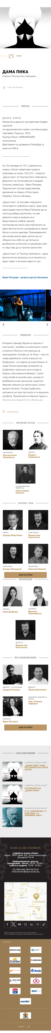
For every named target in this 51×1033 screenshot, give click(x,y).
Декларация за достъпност (33, 934)
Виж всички (25, 575)
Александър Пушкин (22, 491)
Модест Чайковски (34, 456)
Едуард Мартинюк (13, 535)
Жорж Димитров (37, 689)
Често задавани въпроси (13, 934)
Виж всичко (13, 412)
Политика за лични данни (26, 932)
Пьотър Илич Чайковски (10, 456)
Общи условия (9, 932)
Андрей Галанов (11, 689)
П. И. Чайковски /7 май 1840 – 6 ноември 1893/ (36, 813)
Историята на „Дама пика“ (33, 789)
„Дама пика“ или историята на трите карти (36, 767)
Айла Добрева (10, 612)
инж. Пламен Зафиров (35, 702)
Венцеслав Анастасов (34, 536)
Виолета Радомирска (35, 612)
